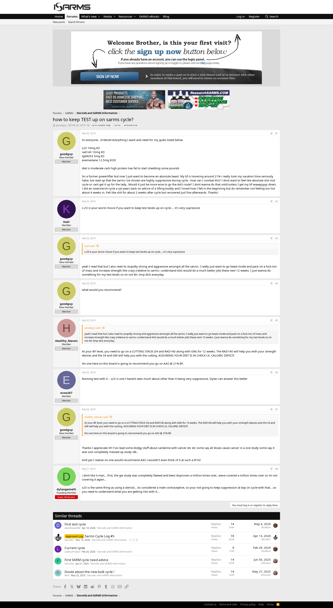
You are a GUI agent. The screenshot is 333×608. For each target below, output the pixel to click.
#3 (276, 238)
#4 (276, 283)
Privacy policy (248, 604)
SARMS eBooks (149, 16)
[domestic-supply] (134, 99)
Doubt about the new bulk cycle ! (89, 571)
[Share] (271, 133)
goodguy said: (92, 328)
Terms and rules (228, 604)
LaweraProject (72, 551)
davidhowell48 (72, 528)
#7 (276, 409)
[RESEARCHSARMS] (198, 99)
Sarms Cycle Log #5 (99, 536)
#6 (276, 372)
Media (107, 16)
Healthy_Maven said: (96, 417)
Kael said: (89, 246)
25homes (266, 563)
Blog (166, 16)
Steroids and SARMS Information (114, 528)
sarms (117, 125)
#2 (276, 201)
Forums (72, 16)
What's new (89, 16)
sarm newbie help (101, 125)
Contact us (210, 604)
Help (261, 604)
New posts (59, 22)
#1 (276, 133)
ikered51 (69, 540)
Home (59, 16)
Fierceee (69, 563)
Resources (125, 16)
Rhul (67, 575)
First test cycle (75, 524)
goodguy (61, 125)
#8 (276, 468)
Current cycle (75, 548)
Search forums (76, 22)
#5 (276, 320)
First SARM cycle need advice (86, 560)
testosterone (131, 125)
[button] (99, 16)
